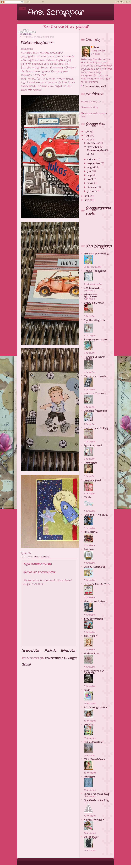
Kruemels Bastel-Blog (96, 253)
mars (91, 183)
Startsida (50, 650)
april (91, 179)
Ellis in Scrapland (93, 742)
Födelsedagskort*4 (97, 150)
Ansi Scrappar (56, 12)
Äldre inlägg (68, 650)
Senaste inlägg (31, 650)
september (94, 163)
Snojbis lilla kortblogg (96, 428)
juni (90, 171)
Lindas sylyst (91, 837)
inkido (87, 690)
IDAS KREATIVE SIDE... (96, 515)
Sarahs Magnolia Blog (96, 794)
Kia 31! (90, 154)
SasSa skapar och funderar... (94, 671)
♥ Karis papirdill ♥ (94, 819)
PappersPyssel (92, 480)
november (94, 147)
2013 (87, 135)
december (94, 143)
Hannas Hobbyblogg (95, 601)
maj (90, 175)
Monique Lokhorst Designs (94, 358)
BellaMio (89, 549)
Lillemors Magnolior (95, 393)
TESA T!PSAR (91, 636)
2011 (87, 196)
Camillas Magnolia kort (94, 321)
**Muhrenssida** (93, 288)
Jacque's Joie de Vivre (97, 584)
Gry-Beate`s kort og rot (96, 801)
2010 (87, 200)
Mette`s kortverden (96, 376)
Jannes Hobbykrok (94, 566)
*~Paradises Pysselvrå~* (91, 295)
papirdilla (89, 776)
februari (93, 187)
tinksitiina (89, 724)
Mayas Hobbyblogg (95, 271)
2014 (87, 131)
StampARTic (91, 532)
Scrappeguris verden (96, 339)
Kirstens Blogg (92, 653)
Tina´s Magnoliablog (96, 707)
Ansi (96, 47)
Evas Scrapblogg (93, 618)
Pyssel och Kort (93, 445)
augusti (92, 167)
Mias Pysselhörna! (94, 759)
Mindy (87, 497)
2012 (87, 139)
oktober (93, 159)
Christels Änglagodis (95, 411)
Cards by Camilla (94, 302)
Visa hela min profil (94, 86)
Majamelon (90, 462)
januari (92, 191)
